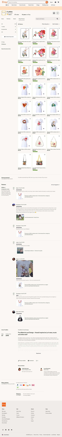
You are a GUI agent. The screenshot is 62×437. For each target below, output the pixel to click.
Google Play (15, 427)
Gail (17, 311)
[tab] (8, 24)
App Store (6, 427)
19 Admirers (3, 44)
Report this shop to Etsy (6, 48)
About (14, 18)
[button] (54, 13)
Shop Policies (22, 18)
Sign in (51, 2)
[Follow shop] (57, 13)
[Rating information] (7, 14)
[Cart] (58, 2)
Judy (17, 242)
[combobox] (26, 2)
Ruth (17, 187)
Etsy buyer (18, 204)
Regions (58, 434)
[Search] (46, 2)
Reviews (8, 18)
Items (2, 18)
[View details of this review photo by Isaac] (24, 268)
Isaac (17, 258)
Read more (38, 353)
